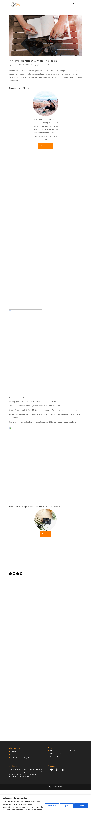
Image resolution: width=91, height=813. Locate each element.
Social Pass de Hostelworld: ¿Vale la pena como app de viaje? (34, 406)
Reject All (66, 806)
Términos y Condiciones (57, 757)
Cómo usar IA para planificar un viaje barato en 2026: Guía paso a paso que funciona (44, 422)
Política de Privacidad (56, 754)
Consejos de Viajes (45, 65)
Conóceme (14, 752)
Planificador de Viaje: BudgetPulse (21, 758)
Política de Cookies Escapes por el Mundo (62, 751)
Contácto (13, 755)
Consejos (34, 65)
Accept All (81, 806)
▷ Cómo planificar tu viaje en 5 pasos (33, 60)
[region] (45, 804)
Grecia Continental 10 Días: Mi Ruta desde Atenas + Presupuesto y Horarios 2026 (43, 410)
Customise (52, 806)
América (14, 65)
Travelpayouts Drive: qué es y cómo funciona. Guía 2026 (32, 401)
